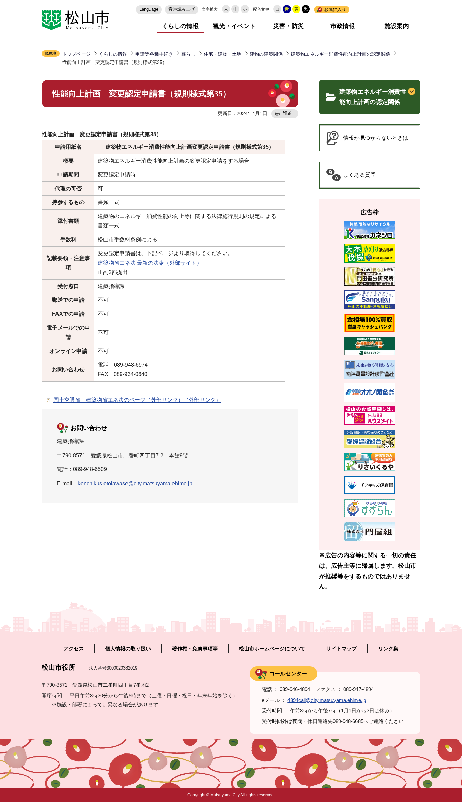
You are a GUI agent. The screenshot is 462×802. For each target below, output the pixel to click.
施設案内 (397, 26)
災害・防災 (288, 26)
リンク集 (388, 648)
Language (148, 9)
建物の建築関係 (266, 54)
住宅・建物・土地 (222, 54)
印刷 (287, 113)
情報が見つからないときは (375, 138)
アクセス (74, 648)
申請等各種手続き (154, 54)
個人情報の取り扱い (128, 648)
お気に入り (335, 9)
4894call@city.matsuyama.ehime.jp (326, 700)
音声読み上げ (181, 9)
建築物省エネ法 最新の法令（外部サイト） (150, 263)
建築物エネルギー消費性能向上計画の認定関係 (340, 54)
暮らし (188, 54)
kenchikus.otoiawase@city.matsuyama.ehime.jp (135, 483)
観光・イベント (234, 26)
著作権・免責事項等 (195, 648)
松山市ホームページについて (272, 648)
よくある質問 (359, 175)
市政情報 (342, 26)
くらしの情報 (180, 26)
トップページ (76, 54)
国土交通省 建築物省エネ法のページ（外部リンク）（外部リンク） (137, 400)
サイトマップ (341, 648)
